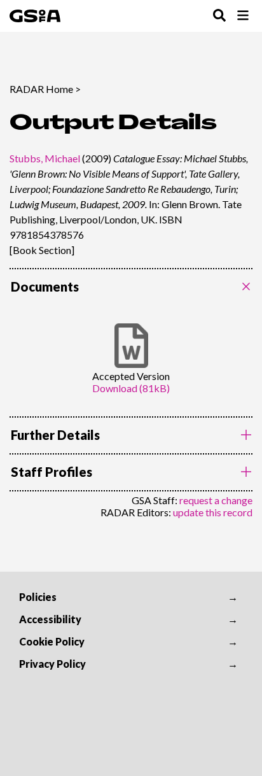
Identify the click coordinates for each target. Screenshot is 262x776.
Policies (38, 597)
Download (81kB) (131, 388)
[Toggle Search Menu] (219, 16)
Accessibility (50, 619)
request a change (215, 500)
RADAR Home (41, 89)
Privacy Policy (52, 664)
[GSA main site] (35, 16)
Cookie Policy (52, 641)
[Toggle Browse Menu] (242, 16)
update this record (212, 512)
